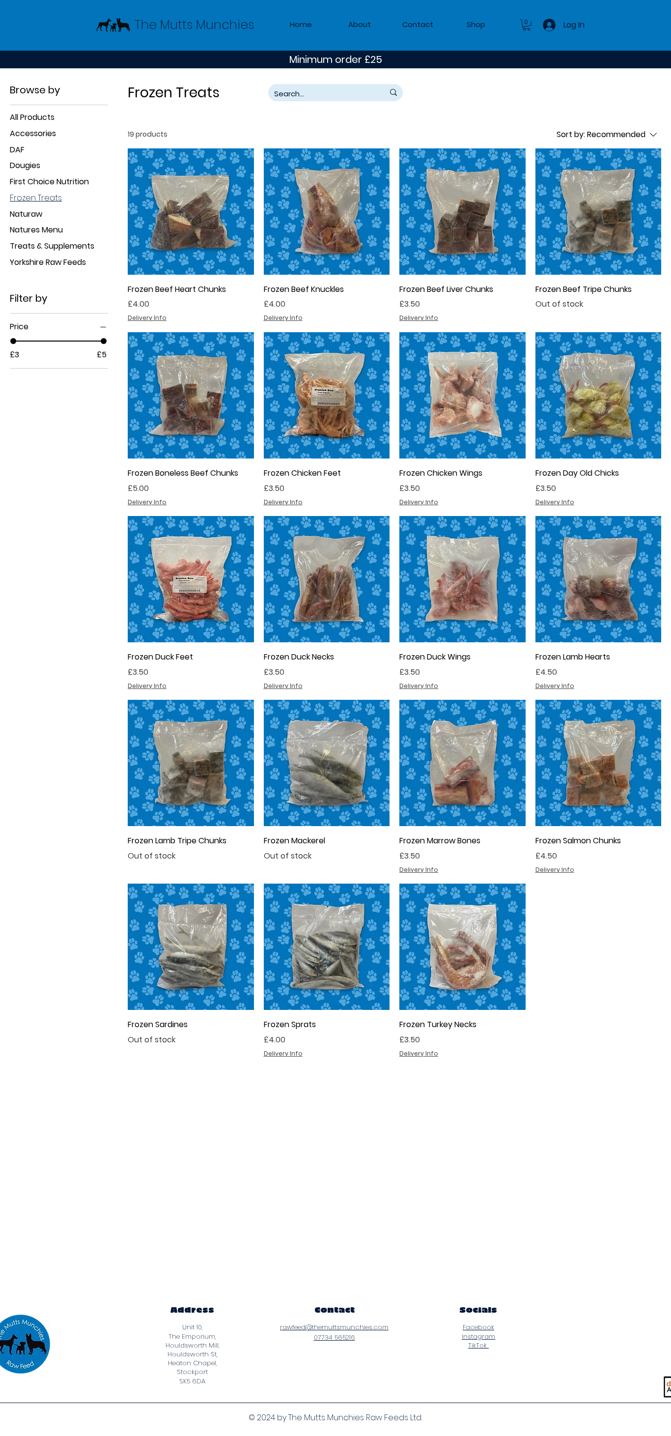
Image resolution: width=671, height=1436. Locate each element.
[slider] (13, 341)
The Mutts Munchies (194, 24)
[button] (526, 25)
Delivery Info (147, 318)
